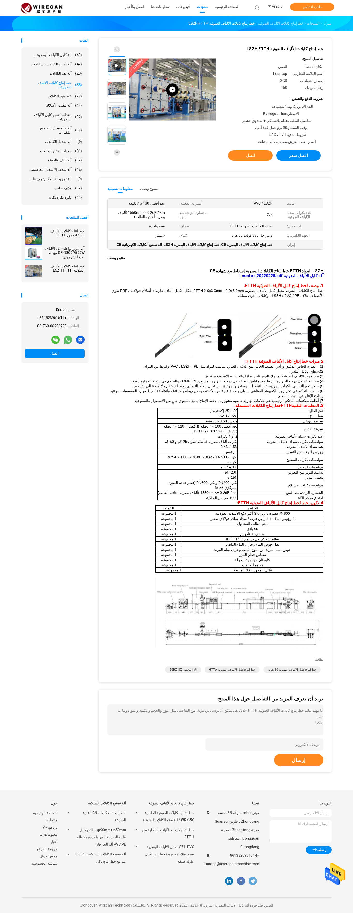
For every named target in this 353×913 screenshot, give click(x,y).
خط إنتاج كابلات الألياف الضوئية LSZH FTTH (68, 268)
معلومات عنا (48, 834)
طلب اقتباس (312, 7)
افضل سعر (298, 155)
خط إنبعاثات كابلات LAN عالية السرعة (104, 816)
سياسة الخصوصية (44, 863)
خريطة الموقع (47, 849)
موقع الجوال (49, 856)
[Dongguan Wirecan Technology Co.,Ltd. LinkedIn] (229, 881)
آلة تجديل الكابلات (63, 142)
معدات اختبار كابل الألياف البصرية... (58, 117)
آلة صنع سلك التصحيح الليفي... (61, 130)
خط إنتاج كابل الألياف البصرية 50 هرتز (292, 669)
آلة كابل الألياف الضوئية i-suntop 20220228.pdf (281, 275)
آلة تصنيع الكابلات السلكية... (56, 64)
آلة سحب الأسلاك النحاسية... (55, 169)
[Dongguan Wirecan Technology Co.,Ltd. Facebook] (241, 881)
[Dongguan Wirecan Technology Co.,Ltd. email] (80, 339)
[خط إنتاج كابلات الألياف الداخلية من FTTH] (33, 236)
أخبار (54, 842)
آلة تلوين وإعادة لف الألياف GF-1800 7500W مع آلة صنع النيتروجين (65, 252)
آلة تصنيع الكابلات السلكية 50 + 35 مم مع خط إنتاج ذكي (100, 857)
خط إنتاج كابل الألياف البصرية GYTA (232, 669)
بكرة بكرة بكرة (65, 197)
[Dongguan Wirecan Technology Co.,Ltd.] (41, 8)
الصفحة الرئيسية (45, 813)
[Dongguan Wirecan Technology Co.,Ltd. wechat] (55, 339)
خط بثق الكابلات (65, 96)
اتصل (55, 353)
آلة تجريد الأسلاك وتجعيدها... (56, 179)
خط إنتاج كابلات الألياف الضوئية (171, 803)
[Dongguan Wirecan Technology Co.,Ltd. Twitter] (253, 881)
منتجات (52, 820)
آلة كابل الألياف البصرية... (58, 55)
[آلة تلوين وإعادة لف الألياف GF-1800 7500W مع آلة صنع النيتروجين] (33, 253)
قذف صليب (68, 188)
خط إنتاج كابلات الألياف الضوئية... (60, 85)
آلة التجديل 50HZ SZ (183, 669)
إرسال (299, 760)
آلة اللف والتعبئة (65, 160)
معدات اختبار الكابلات (61, 151)
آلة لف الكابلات (65, 73)
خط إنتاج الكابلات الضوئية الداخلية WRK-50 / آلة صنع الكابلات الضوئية (168, 816)
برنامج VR (50, 827)
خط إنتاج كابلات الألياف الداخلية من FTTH (68, 233)
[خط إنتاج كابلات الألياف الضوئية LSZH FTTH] (33, 271)
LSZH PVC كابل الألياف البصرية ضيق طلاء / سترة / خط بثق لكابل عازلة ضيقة (169, 854)
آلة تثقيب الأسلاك (64, 105)
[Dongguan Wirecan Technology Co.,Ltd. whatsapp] (68, 339)
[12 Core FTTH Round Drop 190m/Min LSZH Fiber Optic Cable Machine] (172, 90)
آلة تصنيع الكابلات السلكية (107, 803)
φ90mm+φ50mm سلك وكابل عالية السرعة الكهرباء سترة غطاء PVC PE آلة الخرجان (101, 837)
